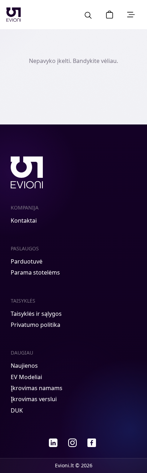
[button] (109, 14)
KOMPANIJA (25, 207)
